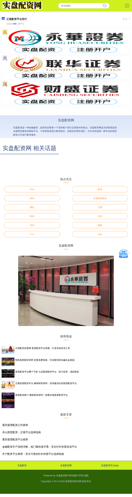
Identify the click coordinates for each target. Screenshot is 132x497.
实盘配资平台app (110, 465)
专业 (32, 225)
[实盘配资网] (22, 5)
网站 (32, 207)
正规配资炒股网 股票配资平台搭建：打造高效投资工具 (42, 348)
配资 (100, 189)
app (100, 234)
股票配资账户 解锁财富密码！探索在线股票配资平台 (41, 394)
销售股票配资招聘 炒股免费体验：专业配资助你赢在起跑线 (45, 359)
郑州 (32, 198)
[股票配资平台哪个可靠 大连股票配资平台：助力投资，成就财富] (8, 373)
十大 (32, 234)
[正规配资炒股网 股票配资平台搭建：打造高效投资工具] (8, 350)
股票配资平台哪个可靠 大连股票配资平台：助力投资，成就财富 (47, 371)
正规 (100, 207)
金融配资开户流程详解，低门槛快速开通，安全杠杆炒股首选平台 (39, 446)
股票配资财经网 (73, 481)
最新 (100, 225)
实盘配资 (22, 465)
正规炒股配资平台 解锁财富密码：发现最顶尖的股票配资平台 (46, 383)
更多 (125, 19)
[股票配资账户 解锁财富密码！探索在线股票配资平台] (8, 400)
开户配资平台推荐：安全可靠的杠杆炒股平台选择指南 (33, 454)
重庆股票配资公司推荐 (15, 425)
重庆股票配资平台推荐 (15, 439)
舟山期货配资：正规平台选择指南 (21, 432)
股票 (32, 216)
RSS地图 (72, 475)
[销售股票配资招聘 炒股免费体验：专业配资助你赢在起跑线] (8, 362)
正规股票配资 (100, 198)
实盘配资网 (66, 465)
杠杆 (100, 216)
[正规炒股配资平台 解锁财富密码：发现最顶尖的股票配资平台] (8, 385)
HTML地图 (83, 475)
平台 (32, 189)
